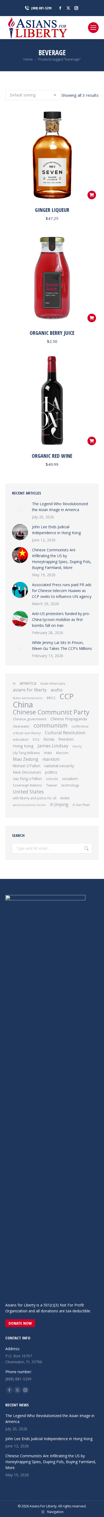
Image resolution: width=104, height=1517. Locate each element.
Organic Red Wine (52, 455)
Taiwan (51, 785)
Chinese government (29, 719)
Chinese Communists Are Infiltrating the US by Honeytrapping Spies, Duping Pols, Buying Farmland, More (61, 558)
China (23, 704)
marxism (50, 759)
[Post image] (20, 509)
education (21, 739)
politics (51, 772)
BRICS (51, 698)
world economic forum (29, 805)
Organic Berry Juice (52, 332)
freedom (66, 739)
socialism (70, 778)
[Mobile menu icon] (93, 27)
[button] (91, 195)
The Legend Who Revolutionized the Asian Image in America (60, 506)
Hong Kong (23, 745)
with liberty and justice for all (34, 798)
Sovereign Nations (27, 785)
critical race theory (27, 733)
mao (48, 752)
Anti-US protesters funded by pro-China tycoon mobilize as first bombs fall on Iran (61, 619)
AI (14, 683)
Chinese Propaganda (68, 718)
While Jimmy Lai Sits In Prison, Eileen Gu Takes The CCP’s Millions (62, 645)
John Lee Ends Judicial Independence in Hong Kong (56, 529)
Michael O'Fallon (26, 765)
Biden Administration (28, 698)
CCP (66, 696)
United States (28, 792)
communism (50, 725)
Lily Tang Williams (26, 752)
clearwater (21, 726)
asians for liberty (30, 690)
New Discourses (27, 772)
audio (57, 690)
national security (59, 765)
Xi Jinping (59, 804)
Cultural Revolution (65, 733)
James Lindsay (53, 746)
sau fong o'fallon (27, 778)
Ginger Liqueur (52, 209)
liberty (77, 746)
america (27, 683)
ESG (36, 739)
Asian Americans (52, 683)
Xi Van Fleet (81, 805)
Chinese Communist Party (51, 712)
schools (52, 779)
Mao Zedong (25, 759)
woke (65, 798)
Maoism (62, 753)
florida (48, 739)
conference (80, 726)
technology (70, 785)
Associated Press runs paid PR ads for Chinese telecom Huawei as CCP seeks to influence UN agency (61, 590)
